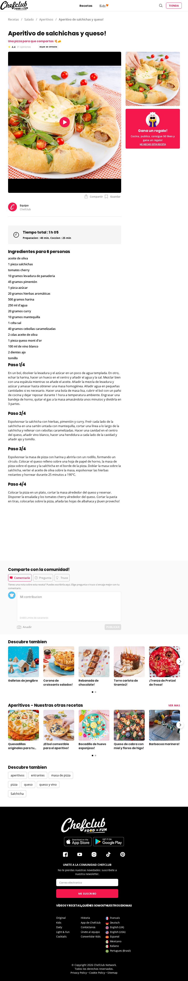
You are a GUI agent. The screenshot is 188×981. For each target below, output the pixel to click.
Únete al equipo (90, 932)
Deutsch (115, 922)
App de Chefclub (91, 922)
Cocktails (61, 936)
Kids (58, 922)
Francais (115, 918)
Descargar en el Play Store (108, 841)
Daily (59, 927)
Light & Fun (63, 932)
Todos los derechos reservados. (94, 969)
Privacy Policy (78, 972)
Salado (29, 19)
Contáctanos (88, 927)
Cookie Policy (97, 972)
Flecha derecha (180, 661)
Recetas (85, 6)
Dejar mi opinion (48, 46)
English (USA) (117, 932)
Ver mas (174, 705)
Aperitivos (46, 19)
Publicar (113, 627)
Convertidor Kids (90, 936)
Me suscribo (87, 893)
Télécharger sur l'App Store (78, 841)
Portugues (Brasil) (120, 950)
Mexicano (115, 941)
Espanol (114, 936)
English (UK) (117, 927)
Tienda (174, 5)
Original (61, 918)
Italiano (114, 946)
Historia (85, 918)
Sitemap (112, 972)
